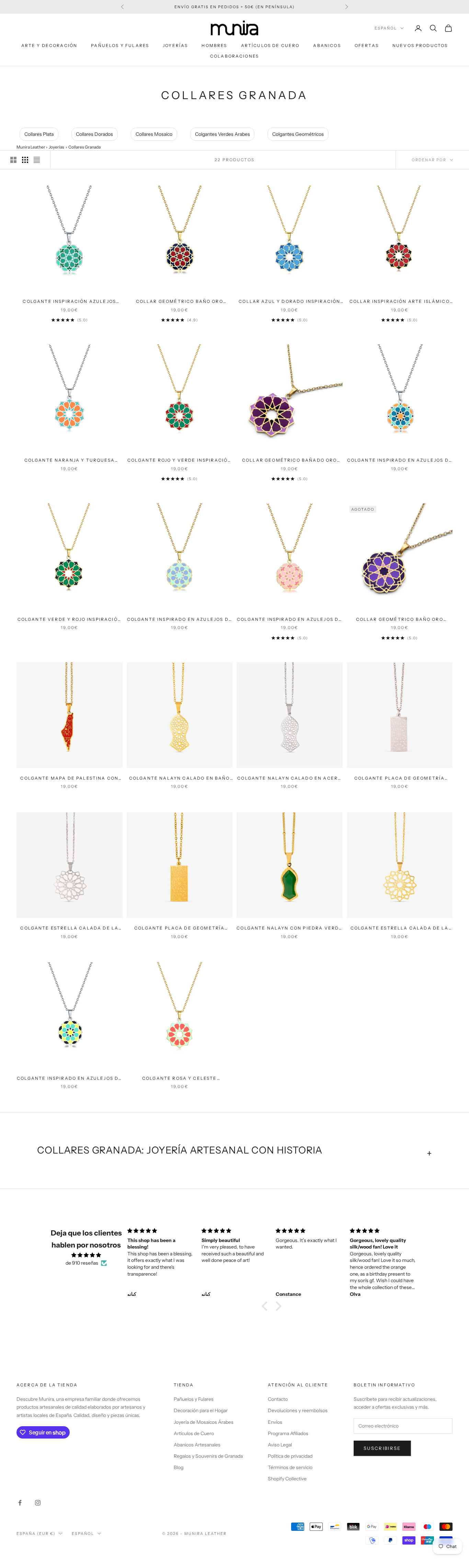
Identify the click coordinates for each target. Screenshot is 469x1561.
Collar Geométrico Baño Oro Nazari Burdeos (179, 302)
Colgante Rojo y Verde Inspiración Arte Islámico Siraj (179, 461)
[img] (86, 1255)
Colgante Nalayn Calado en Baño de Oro (179, 779)
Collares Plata (39, 134)
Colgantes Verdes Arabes (222, 134)
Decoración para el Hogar (201, 1410)
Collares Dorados (94, 134)
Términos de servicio (290, 1467)
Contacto (278, 1399)
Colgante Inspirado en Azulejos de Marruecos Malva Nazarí (179, 620)
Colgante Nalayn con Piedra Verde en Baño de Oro (289, 928)
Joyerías (175, 45)
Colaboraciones (234, 56)
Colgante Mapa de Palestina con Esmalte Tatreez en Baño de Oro (69, 779)
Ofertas (367, 45)
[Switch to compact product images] (37, 160)
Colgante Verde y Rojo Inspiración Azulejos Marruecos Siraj (70, 620)
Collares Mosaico (154, 134)
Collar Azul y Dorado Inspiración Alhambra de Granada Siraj (289, 302)
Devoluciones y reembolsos (298, 1410)
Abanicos (327, 45)
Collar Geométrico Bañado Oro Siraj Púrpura (289, 461)
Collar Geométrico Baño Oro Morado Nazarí (399, 620)
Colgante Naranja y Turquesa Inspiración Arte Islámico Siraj (69, 461)
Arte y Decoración (49, 45)
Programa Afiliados (288, 1433)
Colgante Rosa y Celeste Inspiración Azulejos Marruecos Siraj (179, 1079)
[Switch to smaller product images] (25, 160)
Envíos (275, 1422)
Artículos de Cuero (194, 1433)
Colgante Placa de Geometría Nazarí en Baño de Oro (179, 928)
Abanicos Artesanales (197, 1445)
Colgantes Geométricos (298, 134)
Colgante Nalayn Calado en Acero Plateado (289, 779)
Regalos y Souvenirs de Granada (208, 1456)
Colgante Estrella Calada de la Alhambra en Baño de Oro (400, 928)
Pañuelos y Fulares (120, 45)
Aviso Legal (280, 1445)
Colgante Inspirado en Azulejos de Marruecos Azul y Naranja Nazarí (399, 461)
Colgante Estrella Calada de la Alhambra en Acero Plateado (69, 928)
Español (386, 28)
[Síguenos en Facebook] (19, 1502)
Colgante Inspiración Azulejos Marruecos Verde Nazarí (69, 302)
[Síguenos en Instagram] (37, 1502)
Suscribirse (382, 1448)
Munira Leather (30, 147)
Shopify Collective (287, 1479)
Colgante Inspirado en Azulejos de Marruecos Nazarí (69, 1079)
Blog (178, 1467)
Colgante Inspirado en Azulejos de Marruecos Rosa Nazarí (289, 620)
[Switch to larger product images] (13, 160)
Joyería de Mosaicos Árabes (203, 1422)
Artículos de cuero (270, 45)
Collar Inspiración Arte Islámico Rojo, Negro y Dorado (400, 302)
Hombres (214, 45)
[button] (266, 1306)
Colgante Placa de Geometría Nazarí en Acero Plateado (399, 779)
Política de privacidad (290, 1456)
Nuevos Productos (420, 45)
